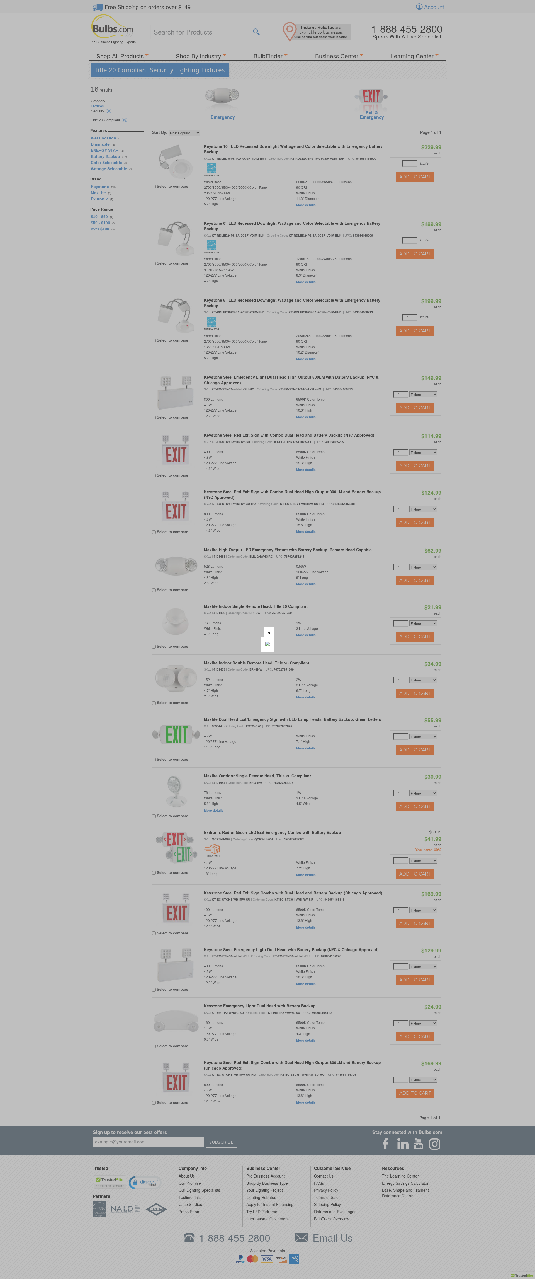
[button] (269, 632)
